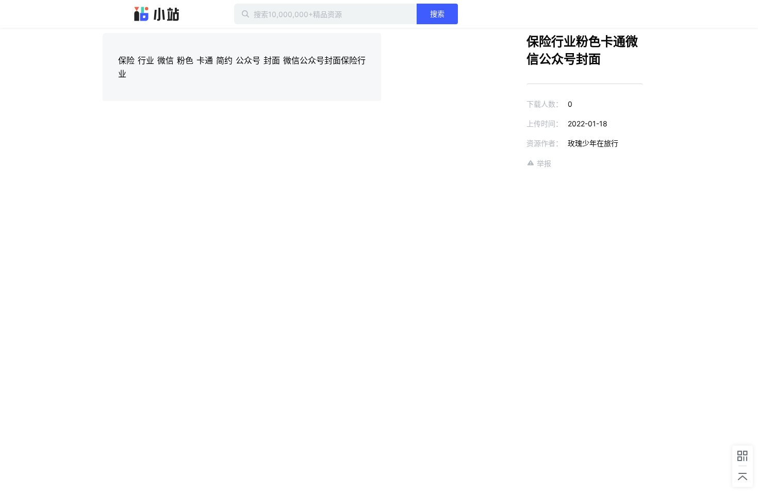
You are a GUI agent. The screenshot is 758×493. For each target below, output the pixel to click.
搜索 (437, 13)
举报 (544, 163)
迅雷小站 (157, 14)
